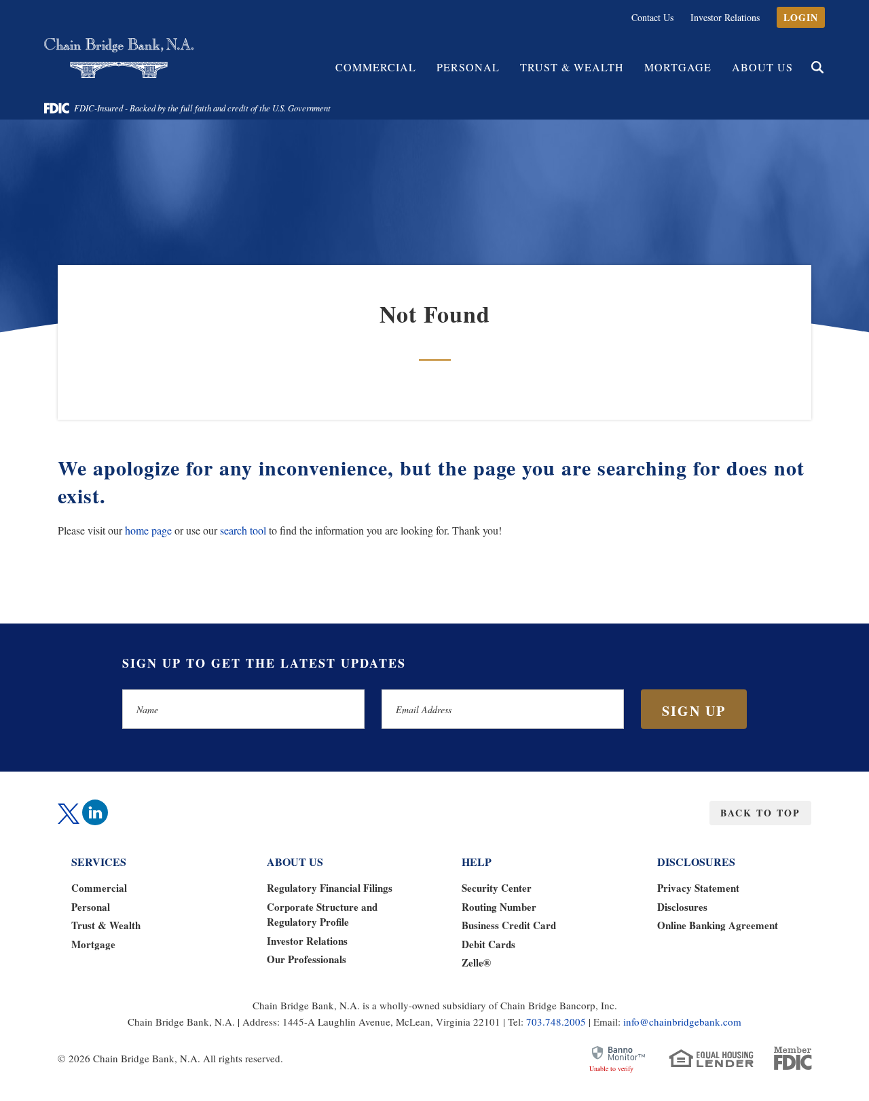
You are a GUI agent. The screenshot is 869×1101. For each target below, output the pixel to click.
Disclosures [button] (696, 861)
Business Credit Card (509, 925)
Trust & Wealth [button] (572, 67)
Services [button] (98, 861)
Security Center (497, 887)
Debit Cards (488, 944)
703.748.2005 (556, 1021)
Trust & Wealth (106, 925)
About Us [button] (762, 67)
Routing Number (499, 906)
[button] (817, 67)
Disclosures (682, 906)
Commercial (99, 887)
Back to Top (760, 813)
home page (148, 530)
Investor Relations (725, 17)
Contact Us (652, 17)
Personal (90, 906)
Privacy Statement (698, 887)
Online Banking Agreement (717, 925)
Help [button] (477, 861)
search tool (243, 530)
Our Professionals (306, 959)
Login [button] (800, 17)
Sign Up (694, 711)
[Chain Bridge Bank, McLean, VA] (118, 58)
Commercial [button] (375, 67)
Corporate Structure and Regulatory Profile (322, 914)
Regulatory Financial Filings (329, 887)
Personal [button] (468, 67)
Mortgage (677, 67)
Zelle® (476, 962)
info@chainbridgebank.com (682, 1021)
